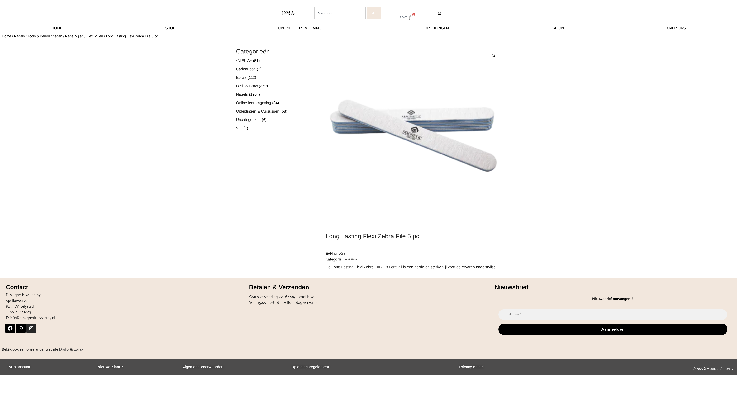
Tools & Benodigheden (45, 36)
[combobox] (340, 13)
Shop (170, 28)
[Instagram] (31, 328)
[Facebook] (10, 328)
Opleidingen (436, 28)
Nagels (19, 36)
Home (56, 28)
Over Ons (676, 28)
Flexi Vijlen (94, 36)
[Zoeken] (374, 13)
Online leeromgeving (299, 28)
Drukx (64, 349)
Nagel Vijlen (74, 36)
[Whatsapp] (21, 328)
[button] (493, 55)
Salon (558, 28)
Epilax (78, 349)
